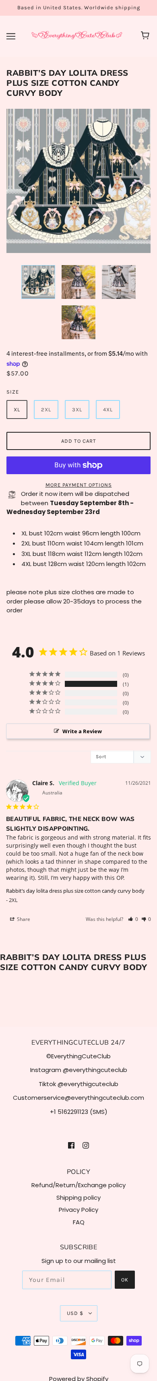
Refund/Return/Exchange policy (78, 1185)
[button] (133, 919)
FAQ (79, 1222)
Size (12, 392)
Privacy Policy (78, 1209)
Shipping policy (78, 1197)
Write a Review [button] (82, 731)
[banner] (77, 35)
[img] (71, 1145)
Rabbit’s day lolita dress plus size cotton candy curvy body (75, 890)
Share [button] (23, 919)
